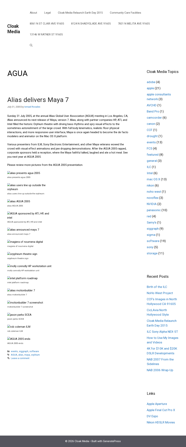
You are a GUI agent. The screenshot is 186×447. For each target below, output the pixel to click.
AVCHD (152, 105)
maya (27, 354)
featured (153, 154)
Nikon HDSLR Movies (161, 422)
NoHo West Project (160, 293)
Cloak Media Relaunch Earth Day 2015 (80, 12)
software (34, 351)
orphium (35, 354)
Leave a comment (20, 358)
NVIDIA (152, 204)
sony (150, 247)
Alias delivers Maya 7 (38, 100)
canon (151, 124)
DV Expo (152, 416)
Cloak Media (13, 29)
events (14, 351)
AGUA (14, 354)
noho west (154, 191)
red (149, 216)
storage (152, 253)
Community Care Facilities (125, 12)
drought (152, 136)
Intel (150, 173)
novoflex (152, 198)
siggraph (23, 351)
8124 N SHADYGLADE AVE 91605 (91, 23)
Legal (47, 12)
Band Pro (153, 111)
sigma (151, 235)
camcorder (154, 117)
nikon (150, 185)
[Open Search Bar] (31, 45)
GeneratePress (112, 441)
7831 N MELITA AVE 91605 (134, 23)
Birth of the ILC (157, 287)
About (33, 12)
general (152, 161)
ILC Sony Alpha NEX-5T (162, 331)
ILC (149, 167)
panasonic (154, 210)
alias (20, 354)
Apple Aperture (157, 404)
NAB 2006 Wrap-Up (160, 370)
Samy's (151, 222)
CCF (149, 130)
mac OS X (153, 179)
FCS (149, 148)
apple (150, 88)
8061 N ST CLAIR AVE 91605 (47, 23)
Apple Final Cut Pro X (161, 410)
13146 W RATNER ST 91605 (46, 34)
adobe (151, 82)
